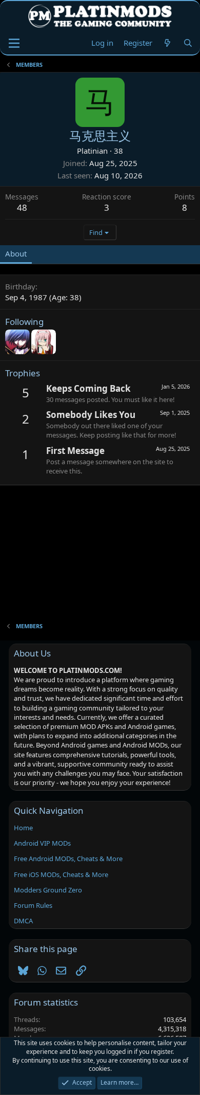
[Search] (188, 42)
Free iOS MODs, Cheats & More (61, 874)
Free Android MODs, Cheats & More (68, 858)
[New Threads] (167, 42)
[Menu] (14, 43)
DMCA (23, 920)
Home (23, 827)
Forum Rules (33, 905)
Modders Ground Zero (48, 890)
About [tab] (16, 253)
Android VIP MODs (42, 843)
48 (22, 207)
